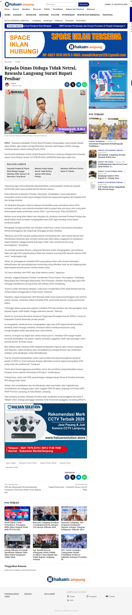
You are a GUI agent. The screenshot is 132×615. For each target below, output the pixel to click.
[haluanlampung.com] (19, 4)
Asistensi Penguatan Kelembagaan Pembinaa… (106, 144)
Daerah (92, 141)
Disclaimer (49, 594)
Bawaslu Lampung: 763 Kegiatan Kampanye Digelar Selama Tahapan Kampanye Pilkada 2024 (73, 526)
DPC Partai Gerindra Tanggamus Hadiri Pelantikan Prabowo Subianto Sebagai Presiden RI (74, 555)
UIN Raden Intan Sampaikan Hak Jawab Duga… (111, 188)
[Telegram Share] (78, 84)
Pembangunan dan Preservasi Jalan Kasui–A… (112, 165)
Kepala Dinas (65, 463)
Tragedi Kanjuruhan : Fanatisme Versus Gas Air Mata (67, 487)
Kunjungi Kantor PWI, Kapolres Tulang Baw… (109, 177)
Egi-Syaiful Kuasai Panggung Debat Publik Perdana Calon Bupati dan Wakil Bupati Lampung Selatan (45, 555)
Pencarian (84, 4)
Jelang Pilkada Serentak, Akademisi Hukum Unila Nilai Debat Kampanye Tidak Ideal (16, 553)
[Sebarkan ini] (67, 84)
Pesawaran (100, 141)
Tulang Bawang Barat (114, 171)
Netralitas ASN (12, 467)
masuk (17, 570)
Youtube (112, 596)
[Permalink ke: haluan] (7, 84)
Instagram (93, 596)
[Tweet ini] (72, 84)
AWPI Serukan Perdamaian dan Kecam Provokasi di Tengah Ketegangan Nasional (75, 26)
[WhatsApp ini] (84, 84)
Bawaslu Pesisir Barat (28, 463)
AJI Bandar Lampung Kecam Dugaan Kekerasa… (111, 156)
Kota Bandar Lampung (114, 150)
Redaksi (28, 594)
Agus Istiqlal (11, 463)
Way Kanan (109, 162)
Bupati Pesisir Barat (48, 463)
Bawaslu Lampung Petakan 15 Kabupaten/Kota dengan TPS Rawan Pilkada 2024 (46, 524)
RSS (71, 600)
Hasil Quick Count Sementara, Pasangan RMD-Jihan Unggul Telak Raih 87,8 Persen (16, 526)
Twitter (72, 596)
